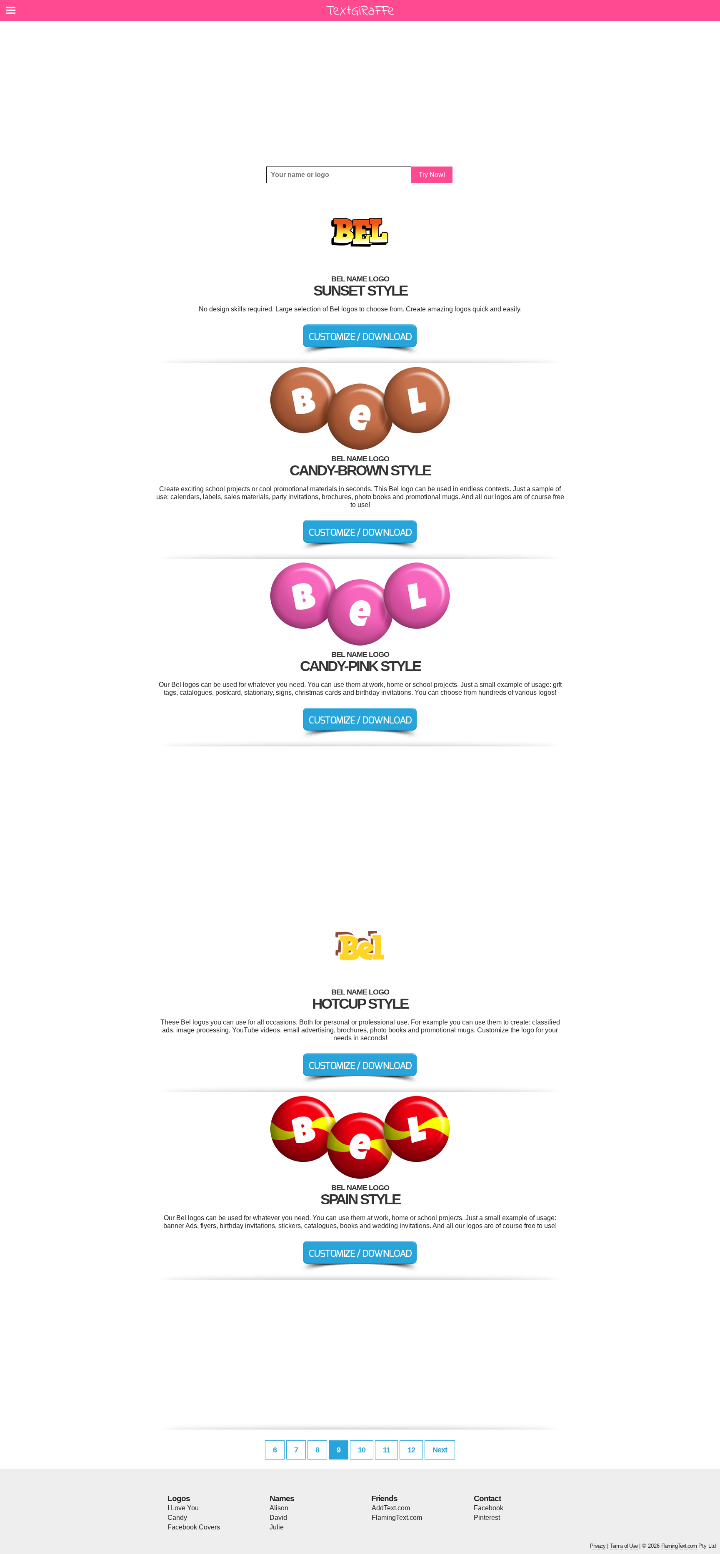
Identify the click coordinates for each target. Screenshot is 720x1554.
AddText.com (391, 1508)
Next (439, 1450)
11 (386, 1450)
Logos (179, 1498)
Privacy (597, 1546)
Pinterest (487, 1517)
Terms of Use (624, 1546)
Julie (277, 1527)
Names (282, 1498)
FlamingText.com (397, 1517)
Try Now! (432, 174)
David (278, 1517)
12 (411, 1450)
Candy (177, 1517)
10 (361, 1450)
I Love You (183, 1508)
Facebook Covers (194, 1527)
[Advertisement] (360, 93)
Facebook (488, 1508)
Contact (487, 1498)
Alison (279, 1508)
